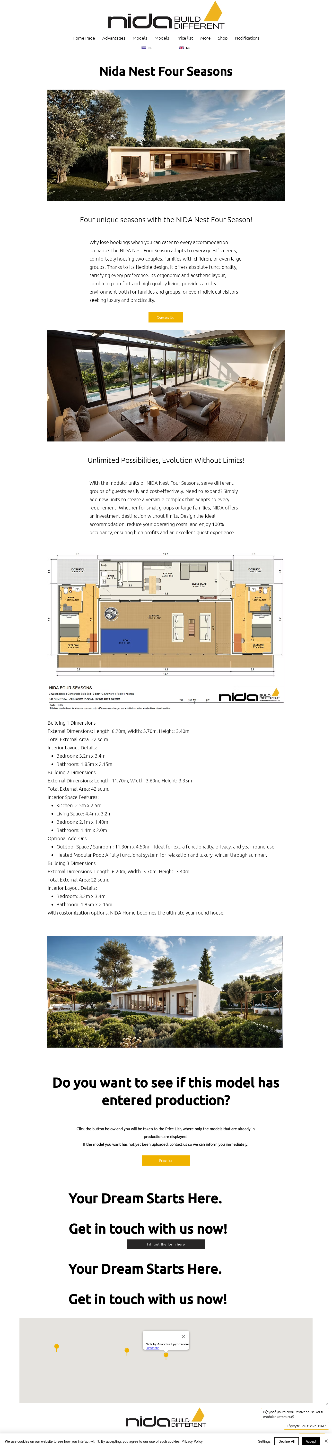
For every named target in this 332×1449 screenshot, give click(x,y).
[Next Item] (276, 992)
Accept (311, 1441)
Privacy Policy (192, 1441)
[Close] (326, 1441)
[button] (205, 38)
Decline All (287, 1441)
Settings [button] (264, 1441)
